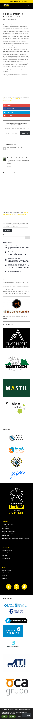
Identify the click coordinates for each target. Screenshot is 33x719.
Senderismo (14, 19)
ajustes (13, 713)
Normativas (4, 578)
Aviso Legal (4, 575)
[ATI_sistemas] (16, 672)
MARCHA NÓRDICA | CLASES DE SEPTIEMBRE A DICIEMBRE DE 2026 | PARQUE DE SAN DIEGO (18, 266)
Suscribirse (25, 133)
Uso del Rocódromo (6, 553)
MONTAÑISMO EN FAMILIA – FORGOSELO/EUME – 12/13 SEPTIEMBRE (17, 272)
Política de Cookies (6, 572)
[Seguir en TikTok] (24, 587)
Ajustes (19, 716)
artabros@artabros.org (7, 541)
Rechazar (12, 716)
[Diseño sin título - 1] (16, 696)
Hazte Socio (4, 555)
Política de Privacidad (6, 570)
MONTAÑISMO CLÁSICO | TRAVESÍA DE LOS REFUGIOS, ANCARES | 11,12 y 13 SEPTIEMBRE (18, 261)
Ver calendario (6, 276)
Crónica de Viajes (6, 558)
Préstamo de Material (7, 550)
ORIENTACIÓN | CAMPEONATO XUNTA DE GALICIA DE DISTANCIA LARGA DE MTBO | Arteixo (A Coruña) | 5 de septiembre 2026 (18, 254)
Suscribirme (7, 230)
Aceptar (4, 716)
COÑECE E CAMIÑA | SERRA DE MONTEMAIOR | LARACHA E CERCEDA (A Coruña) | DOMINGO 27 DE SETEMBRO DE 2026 (16, 287)
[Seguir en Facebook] (9, 587)
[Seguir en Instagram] (16, 587)
